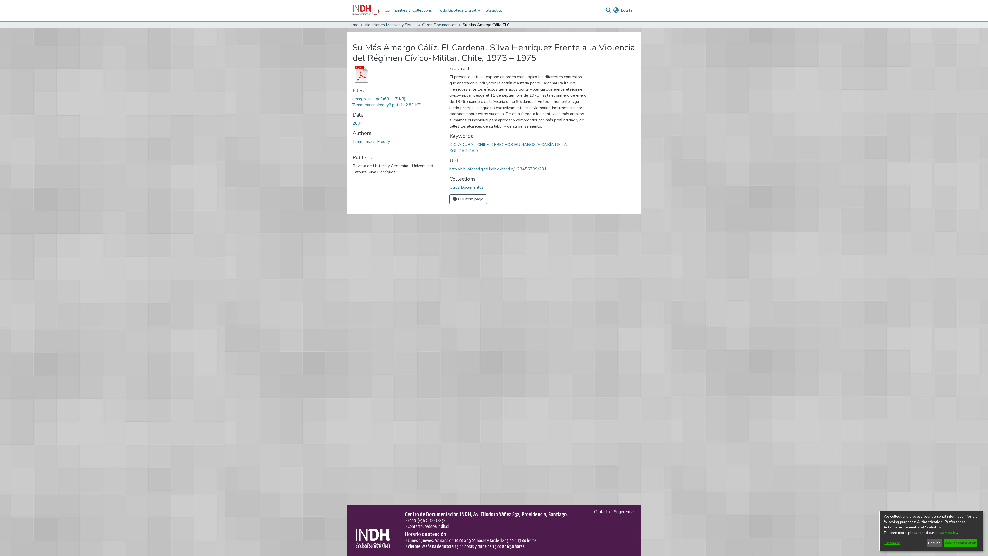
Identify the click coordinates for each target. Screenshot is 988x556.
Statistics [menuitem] (494, 10)
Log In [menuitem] (626, 10)
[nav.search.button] (608, 10)
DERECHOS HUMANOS (513, 144)
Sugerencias (625, 512)
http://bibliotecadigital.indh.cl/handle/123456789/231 (498, 169)
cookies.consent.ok (960, 543)
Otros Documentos (439, 25)
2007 (357, 123)
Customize (892, 543)
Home (352, 25)
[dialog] (931, 531)
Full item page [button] (470, 199)
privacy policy (946, 532)
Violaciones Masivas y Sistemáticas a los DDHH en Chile (390, 25)
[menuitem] (616, 10)
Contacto (602, 512)
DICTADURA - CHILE (469, 144)
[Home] (366, 10)
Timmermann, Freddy (371, 141)
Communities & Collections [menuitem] (408, 10)
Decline (934, 543)
